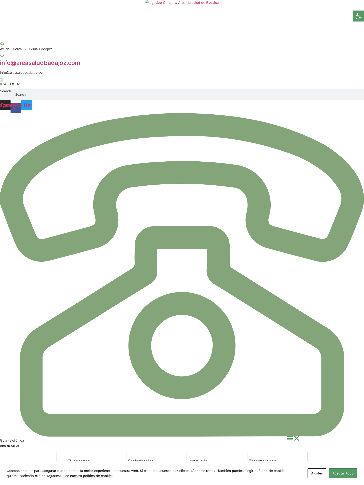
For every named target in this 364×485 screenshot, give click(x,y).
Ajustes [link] (317, 473)
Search (5, 91)
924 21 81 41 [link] (10, 84)
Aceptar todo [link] (343, 473)
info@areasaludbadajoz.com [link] (40, 62)
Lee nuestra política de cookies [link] (88, 476)
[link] (358, 16)
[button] (293, 438)
